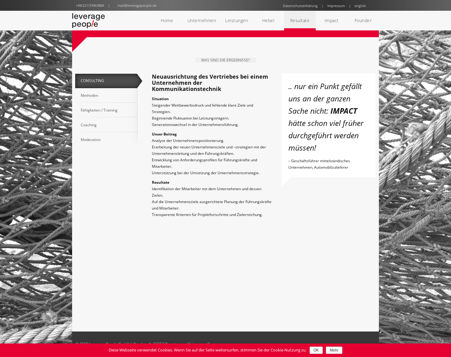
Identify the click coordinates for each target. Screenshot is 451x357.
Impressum (336, 5)
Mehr (334, 350)
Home (167, 20)
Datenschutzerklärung (300, 5)
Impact (332, 20)
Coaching (89, 125)
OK (316, 350)
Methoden (89, 95)
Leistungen (236, 20)
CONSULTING (92, 80)
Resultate (300, 20)
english (360, 5)
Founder (363, 20)
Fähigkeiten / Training (99, 110)
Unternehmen (201, 20)
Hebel (268, 20)
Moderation (91, 139)
